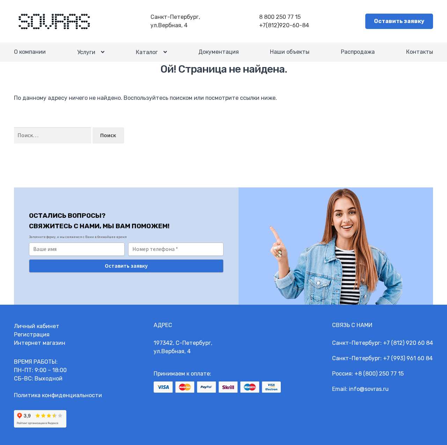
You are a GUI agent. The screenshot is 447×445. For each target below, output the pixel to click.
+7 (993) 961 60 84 (408, 358)
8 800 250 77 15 (280, 17)
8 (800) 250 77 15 (381, 373)
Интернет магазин (39, 343)
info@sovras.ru (369, 389)
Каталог (147, 52)
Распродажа (358, 52)
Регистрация (32, 334)
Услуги (86, 52)
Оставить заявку (399, 21)
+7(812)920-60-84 (284, 25)
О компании (30, 52)
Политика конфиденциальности (58, 395)
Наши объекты (289, 52)
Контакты (419, 52)
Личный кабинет (36, 326)
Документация (218, 52)
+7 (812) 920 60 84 (408, 343)
